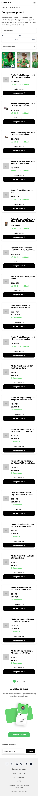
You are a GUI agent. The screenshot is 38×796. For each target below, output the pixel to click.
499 (24, 681)
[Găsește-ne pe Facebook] (12, 764)
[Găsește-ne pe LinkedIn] (17, 764)
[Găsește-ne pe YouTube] (21, 764)
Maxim (21, 36)
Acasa (3, 8)
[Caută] (34, 30)
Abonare (30, 751)
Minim (3, 36)
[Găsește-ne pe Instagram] (7, 764)
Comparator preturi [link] (14, 8)
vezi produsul (18, 93)
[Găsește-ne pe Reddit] (31, 764)
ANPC (19, 781)
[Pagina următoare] (27, 681)
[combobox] (19, 46)
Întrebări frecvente (19, 769)
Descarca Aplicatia (19, 735)
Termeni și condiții (19, 773)
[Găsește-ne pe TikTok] (26, 764)
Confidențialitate (19, 777)
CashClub (6, 2)
